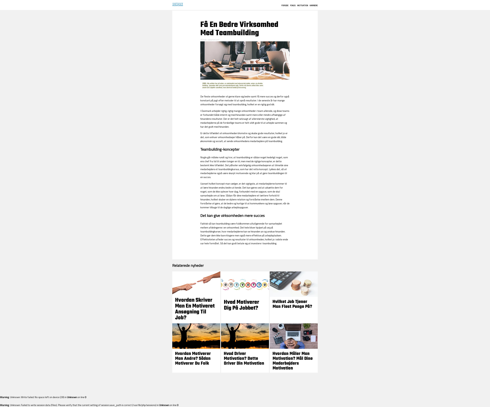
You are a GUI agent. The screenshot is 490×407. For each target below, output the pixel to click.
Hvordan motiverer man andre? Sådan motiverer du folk (193, 358)
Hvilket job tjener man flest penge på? (292, 304)
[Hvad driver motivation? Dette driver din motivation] (245, 348)
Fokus (293, 5)
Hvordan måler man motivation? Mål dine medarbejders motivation (293, 361)
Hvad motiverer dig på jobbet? (241, 305)
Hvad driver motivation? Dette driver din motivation (244, 358)
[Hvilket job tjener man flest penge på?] (294, 296)
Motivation (302, 5)
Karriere (314, 5)
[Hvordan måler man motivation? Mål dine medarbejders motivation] (294, 348)
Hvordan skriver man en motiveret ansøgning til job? (195, 309)
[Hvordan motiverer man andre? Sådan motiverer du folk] (196, 348)
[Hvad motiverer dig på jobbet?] (245, 296)
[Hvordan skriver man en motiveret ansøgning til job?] (196, 294)
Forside (285, 5)
